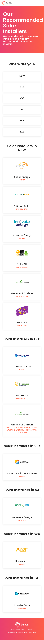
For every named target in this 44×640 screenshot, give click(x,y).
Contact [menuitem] (29, 629)
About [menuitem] (23, 629)
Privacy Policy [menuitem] (15, 629)
